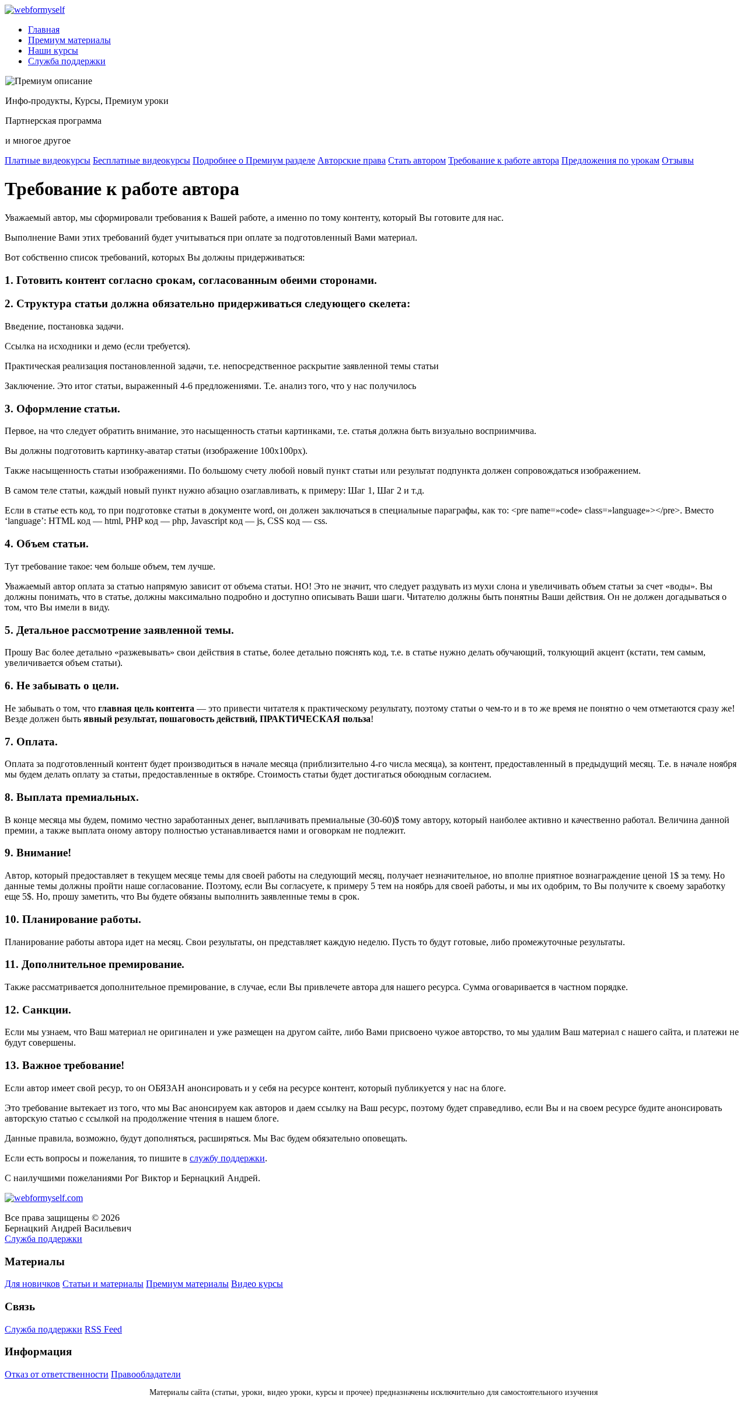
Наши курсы (53, 50)
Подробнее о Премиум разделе (254, 160)
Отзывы (678, 160)
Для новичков (32, 1284)
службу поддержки (227, 1158)
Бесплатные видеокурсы (141, 160)
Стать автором (417, 160)
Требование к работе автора (503, 160)
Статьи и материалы (103, 1284)
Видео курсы (257, 1284)
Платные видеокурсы (47, 160)
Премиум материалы (69, 40)
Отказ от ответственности (57, 1374)
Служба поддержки (67, 61)
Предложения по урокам (610, 160)
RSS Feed (103, 1329)
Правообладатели (146, 1374)
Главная (44, 29)
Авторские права (351, 160)
